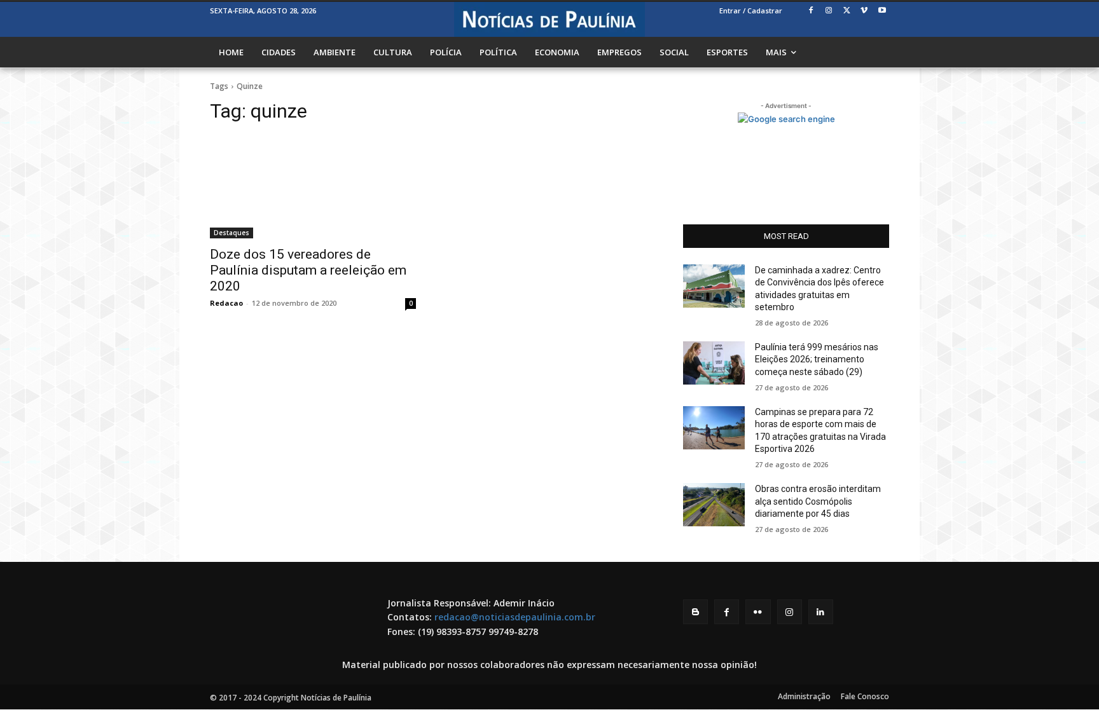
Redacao (226, 303)
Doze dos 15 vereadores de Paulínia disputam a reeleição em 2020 (308, 270)
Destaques (231, 232)
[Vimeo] (864, 11)
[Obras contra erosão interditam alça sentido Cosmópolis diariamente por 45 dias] (714, 504)
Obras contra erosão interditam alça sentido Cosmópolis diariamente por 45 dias (818, 501)
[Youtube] (881, 11)
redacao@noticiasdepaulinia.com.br (514, 617)
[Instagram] (829, 11)
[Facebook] (811, 11)
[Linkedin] (820, 611)
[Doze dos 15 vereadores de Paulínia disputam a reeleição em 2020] (313, 186)
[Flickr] (757, 611)
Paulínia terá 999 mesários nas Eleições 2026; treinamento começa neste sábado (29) (816, 359)
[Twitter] (847, 11)
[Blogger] (695, 611)
